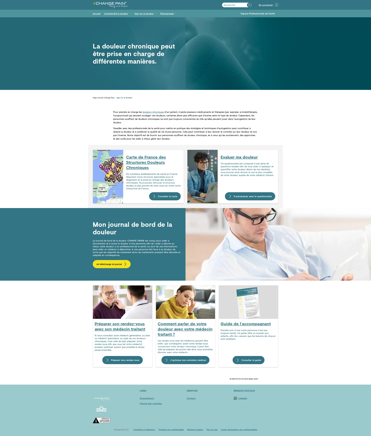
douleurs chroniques (153, 112)
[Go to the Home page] (110, 5)
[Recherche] (249, 5)
